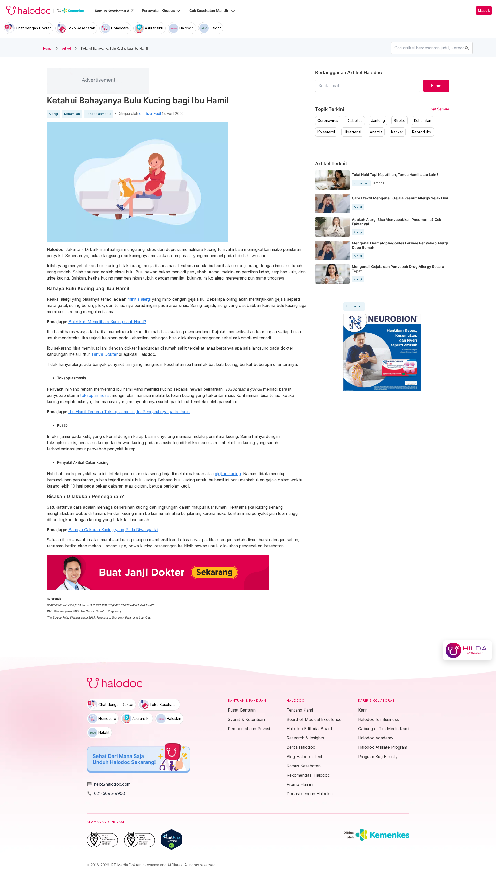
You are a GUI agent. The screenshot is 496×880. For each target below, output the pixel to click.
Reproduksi (422, 132)
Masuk (484, 11)
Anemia (376, 132)
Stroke (399, 121)
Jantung (378, 121)
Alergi (53, 114)
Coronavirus (327, 121)
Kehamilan (72, 114)
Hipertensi (352, 132)
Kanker (397, 132)
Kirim (436, 85)
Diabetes (354, 121)
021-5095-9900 (106, 793)
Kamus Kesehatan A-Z (114, 11)
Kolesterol (326, 132)
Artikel (66, 48)
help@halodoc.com (108, 784)
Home (47, 48)
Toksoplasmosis (98, 114)
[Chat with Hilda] (467, 650)
